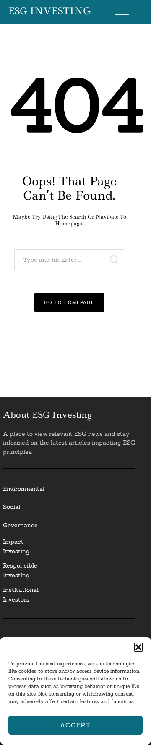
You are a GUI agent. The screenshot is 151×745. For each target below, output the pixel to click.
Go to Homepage (69, 302)
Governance (20, 525)
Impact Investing (16, 546)
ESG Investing (49, 11)
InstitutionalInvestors (21, 594)
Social (11, 507)
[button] (138, 647)
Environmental (23, 488)
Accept (75, 725)
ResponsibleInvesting (20, 570)
